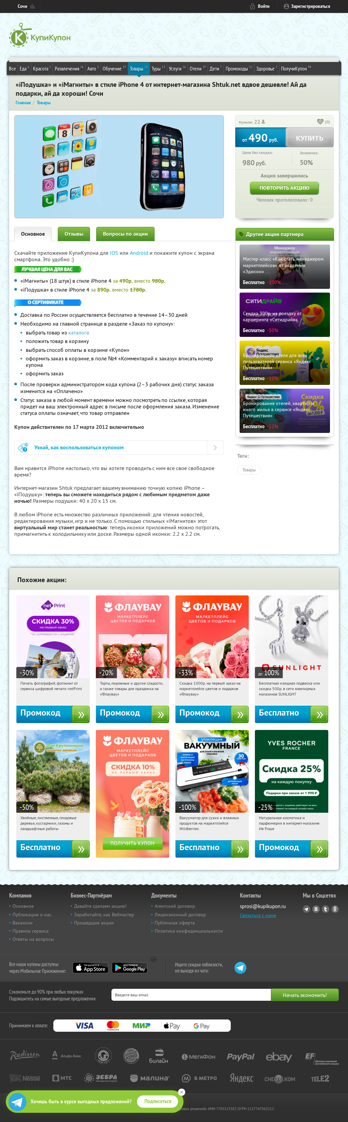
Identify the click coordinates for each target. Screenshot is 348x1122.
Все (12, 68)
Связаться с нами (258, 915)
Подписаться (157, 1101)
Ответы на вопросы (33, 939)
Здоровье (266, 68)
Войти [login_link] (263, 6)
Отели (198, 68)
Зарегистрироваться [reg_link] (310, 6)
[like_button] (320, 122)
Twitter (325, 909)
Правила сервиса (31, 931)
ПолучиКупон (296, 68)
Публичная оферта (175, 923)
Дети (216, 68)
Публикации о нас (32, 914)
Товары (139, 68)
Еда (24, 68)
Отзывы (74, 233)
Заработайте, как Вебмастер (104, 914)
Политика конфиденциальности (189, 931)
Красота (42, 68)
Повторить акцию (284, 187)
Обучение (114, 68)
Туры (158, 68)
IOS (115, 252)
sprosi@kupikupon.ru (263, 906)
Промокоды (239, 68)
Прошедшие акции (94, 923)
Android (140, 252)
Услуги (177, 68)
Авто (93, 68)
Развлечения (69, 68)
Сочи (22, 6)
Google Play (129, 967)
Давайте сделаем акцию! (100, 906)
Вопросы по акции (125, 233)
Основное (33, 233)
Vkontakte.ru (316, 909)
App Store (90, 967)
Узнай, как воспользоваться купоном (79, 447)
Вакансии (23, 923)
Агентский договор (175, 906)
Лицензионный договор (180, 914)
